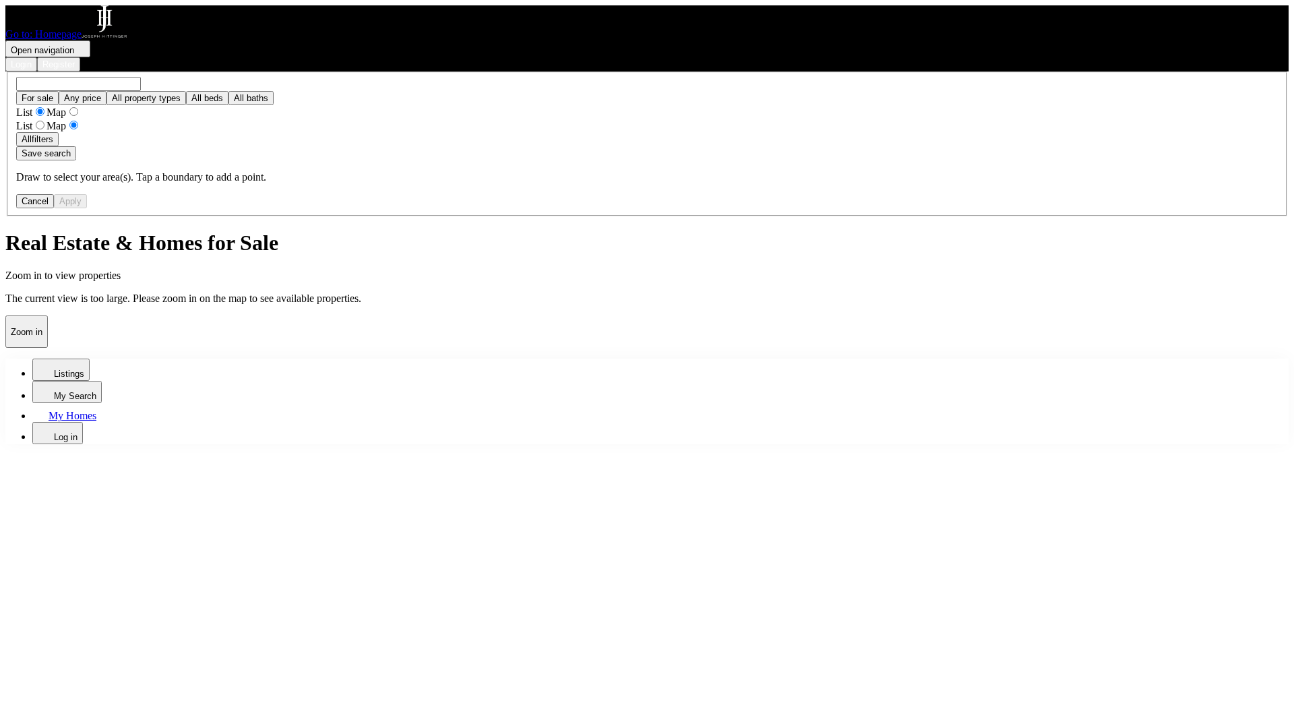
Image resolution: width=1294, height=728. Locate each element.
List (24, 112)
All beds (207, 98)
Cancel (35, 201)
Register (58, 64)
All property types (146, 98)
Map (56, 112)
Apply (70, 201)
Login (21, 64)
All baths (251, 98)
